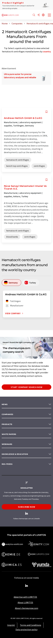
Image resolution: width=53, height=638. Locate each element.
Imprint (11, 625)
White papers (9, 434)
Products (7, 424)
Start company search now (26, 387)
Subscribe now (26, 506)
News (5, 404)
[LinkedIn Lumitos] (27, 585)
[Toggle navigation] (49, 15)
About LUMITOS (25, 602)
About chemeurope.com (26, 608)
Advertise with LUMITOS (25, 596)
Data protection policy (26, 629)
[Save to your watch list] (46, 112)
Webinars (7, 444)
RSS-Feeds (7, 464)
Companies (7, 414)
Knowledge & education (15, 454)
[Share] (39, 15)
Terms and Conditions (30, 625)
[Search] (34, 15)
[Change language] (43, 15)
